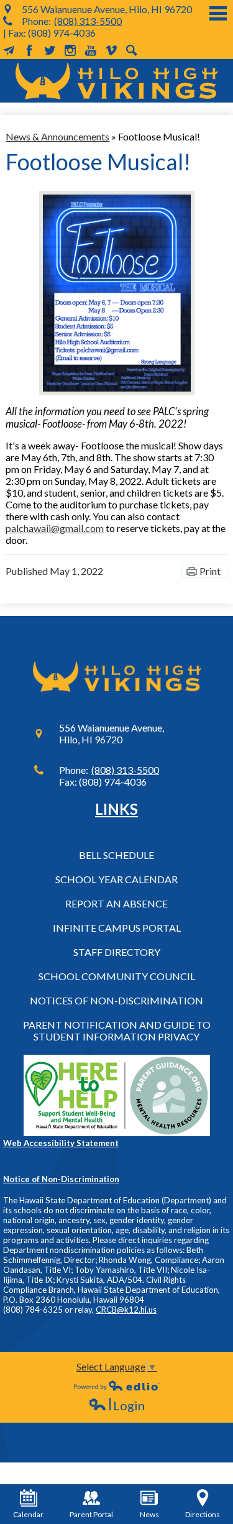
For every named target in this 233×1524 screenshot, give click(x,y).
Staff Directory (116, 952)
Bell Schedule (116, 855)
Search (131, 50)
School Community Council (117, 976)
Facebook (29, 50)
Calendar (28, 1514)
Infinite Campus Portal (117, 928)
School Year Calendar (116, 879)
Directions (202, 1514)
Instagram (70, 50)
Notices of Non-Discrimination (116, 1000)
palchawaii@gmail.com (55, 528)
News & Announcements (57, 136)
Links (116, 809)
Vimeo (111, 50)
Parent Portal (91, 1514)
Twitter (49, 50)
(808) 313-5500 (88, 21)
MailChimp (8, 50)
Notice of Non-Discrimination (61, 1179)
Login (116, 1405)
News (149, 1514)
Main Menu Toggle (218, 13)
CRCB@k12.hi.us (126, 1310)
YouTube (90, 50)
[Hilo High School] (116, 80)
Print (210, 571)
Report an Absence (116, 903)
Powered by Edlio (116, 1385)
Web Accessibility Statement (61, 1143)
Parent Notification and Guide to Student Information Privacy (117, 1030)
